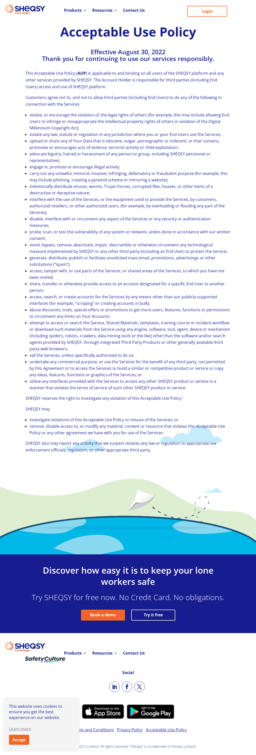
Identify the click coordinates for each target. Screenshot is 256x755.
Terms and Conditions (93, 730)
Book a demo (103, 615)
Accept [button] (19, 740)
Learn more (20, 729)
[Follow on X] (139, 687)
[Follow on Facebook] (127, 687)
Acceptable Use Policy (166, 730)
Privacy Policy (129, 730)
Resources (102, 10)
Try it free (153, 615)
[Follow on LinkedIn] (114, 687)
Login (207, 11)
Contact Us (134, 10)
